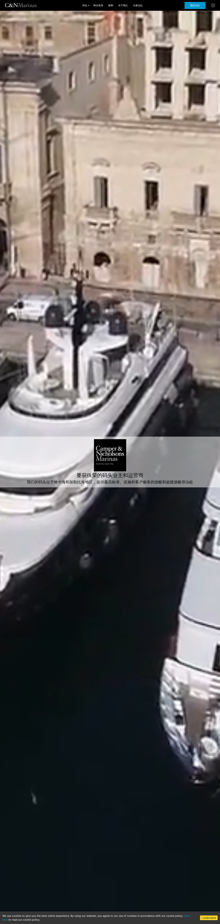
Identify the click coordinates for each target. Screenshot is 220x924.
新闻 (110, 5)
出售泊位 (138, 5)
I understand (209, 917)
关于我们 (123, 5)
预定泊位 (195, 5)
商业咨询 (98, 5)
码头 (84, 5)
